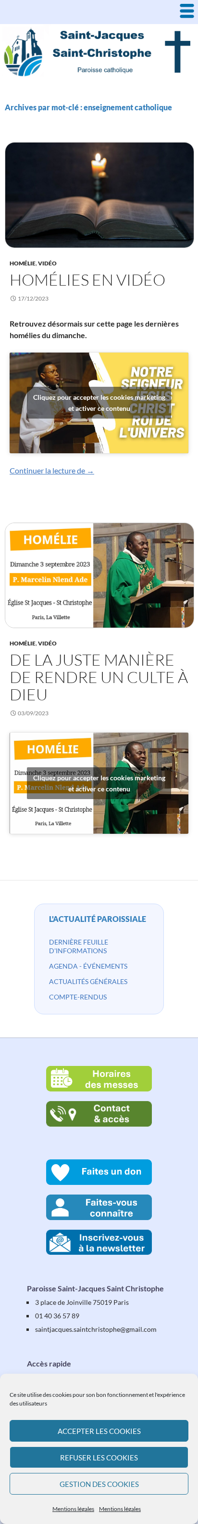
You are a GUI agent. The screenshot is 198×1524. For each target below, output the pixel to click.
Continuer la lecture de (52, 470)
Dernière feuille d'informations (78, 946)
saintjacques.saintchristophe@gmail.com (96, 1329)
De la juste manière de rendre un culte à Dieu (99, 677)
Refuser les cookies (99, 1457)
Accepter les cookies (99, 1431)
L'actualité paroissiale (97, 918)
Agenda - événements (88, 966)
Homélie (23, 263)
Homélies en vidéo (87, 279)
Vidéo (47, 263)
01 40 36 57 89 (57, 1316)
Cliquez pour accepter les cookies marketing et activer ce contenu (99, 402)
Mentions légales (73, 1508)
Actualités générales (88, 981)
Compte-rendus (78, 997)
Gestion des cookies (99, 1484)
